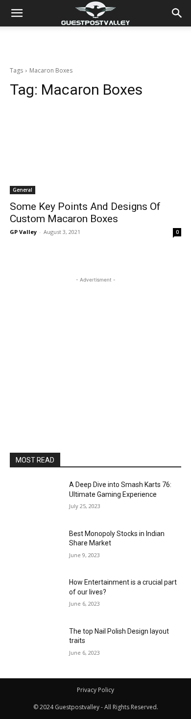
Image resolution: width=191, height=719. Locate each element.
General (22, 189)
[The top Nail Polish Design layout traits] (35, 645)
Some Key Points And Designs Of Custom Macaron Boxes (85, 213)
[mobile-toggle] (16, 13)
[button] (177, 13)
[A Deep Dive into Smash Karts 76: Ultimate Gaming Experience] (35, 498)
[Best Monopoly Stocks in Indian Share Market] (35, 547)
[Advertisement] (95, 43)
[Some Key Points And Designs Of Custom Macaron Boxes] (95, 151)
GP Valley (23, 231)
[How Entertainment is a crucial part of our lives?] (35, 596)
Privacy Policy (95, 690)
